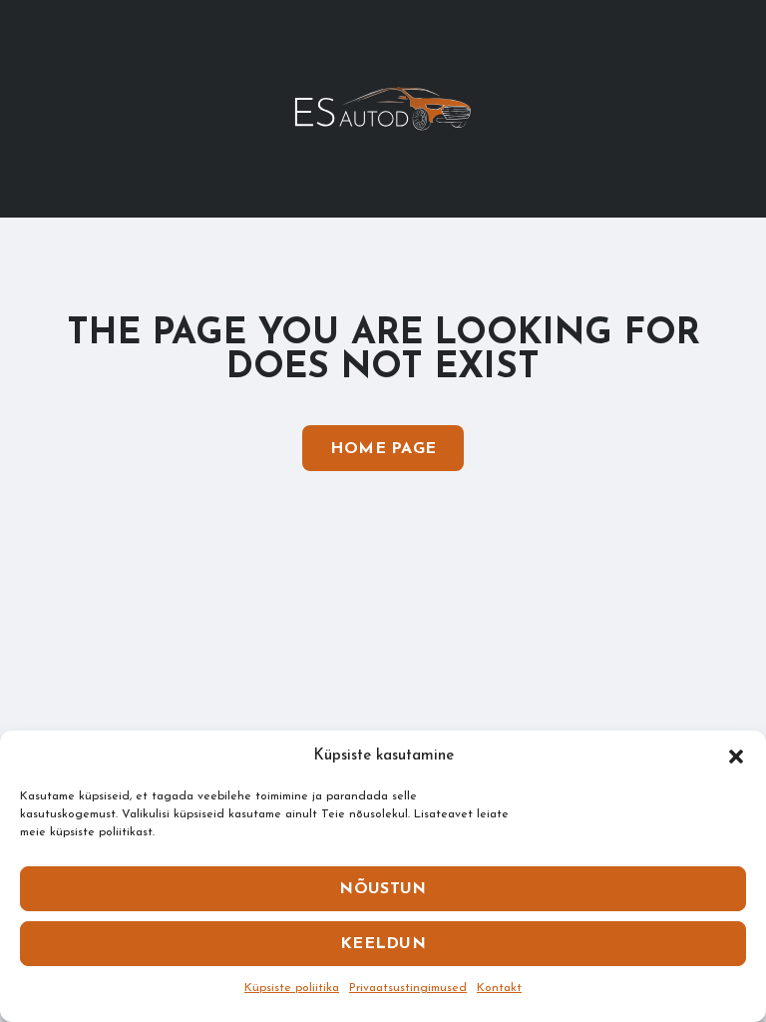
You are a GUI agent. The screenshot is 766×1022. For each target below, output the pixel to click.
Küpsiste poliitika (291, 988)
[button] (736, 756)
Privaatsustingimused (408, 988)
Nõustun (382, 889)
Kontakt (499, 988)
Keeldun (383, 944)
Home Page (383, 449)
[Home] (383, 108)
